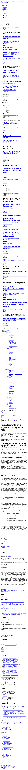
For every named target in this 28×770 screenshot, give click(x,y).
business (3, 724)
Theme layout (9, 376)
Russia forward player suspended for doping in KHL (14, 319)
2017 (5, 698)
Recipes (8, 665)
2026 (5, 691)
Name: (2, 626)
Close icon (11, 352)
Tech (4, 29)
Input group (11, 393)
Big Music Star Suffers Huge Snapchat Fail (12, 614)
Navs (10, 398)
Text (10, 365)
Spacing (10, 364)
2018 (5, 697)
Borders (10, 349)
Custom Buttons (12, 342)
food (8, 723)
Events (8, 673)
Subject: (2, 644)
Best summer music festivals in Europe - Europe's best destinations (14, 709)
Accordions (11, 337)
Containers (11, 378)
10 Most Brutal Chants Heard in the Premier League (12, 602)
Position (10, 360)
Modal (10, 397)
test (9, 546)
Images (10, 375)
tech (14, 723)
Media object (11, 406)
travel (14, 724)
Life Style (5, 102)
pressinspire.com (6, 745)
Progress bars (11, 340)
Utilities (7, 348)
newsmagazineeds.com (8, 747)
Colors (10, 353)
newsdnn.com (6, 738)
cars (6, 724)
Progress (10, 402)
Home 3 (5, 8)
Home (7, 672)
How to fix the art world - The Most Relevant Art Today (12, 153)
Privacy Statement (11, 766)
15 (12, 682)
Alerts (10, 381)
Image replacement (13, 359)
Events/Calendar (6, 330)
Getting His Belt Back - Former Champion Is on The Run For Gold (14, 288)
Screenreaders (12, 361)
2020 (5, 694)
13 (7, 682)
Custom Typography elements (15, 374)
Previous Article (4, 433)
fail (1, 546)
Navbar (10, 399)
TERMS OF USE (7, 729)
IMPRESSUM (6, 727)
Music (7, 662)
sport (17, 723)
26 (5, 684)
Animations (11, 347)
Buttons (10, 385)
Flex (10, 357)
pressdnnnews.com (7, 739)
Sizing (10, 363)
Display (10, 354)
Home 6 (5, 11)
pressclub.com (6, 736)
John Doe (13, 420)
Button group (11, 386)
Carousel (11, 388)
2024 (5, 693)
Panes (10, 377)
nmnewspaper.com (7, 742)
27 (7, 684)
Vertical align (11, 366)
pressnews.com (6, 750)
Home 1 (5, 5)
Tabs (10, 336)
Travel (7, 668)
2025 (5, 692)
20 (7, 683)
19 (5, 683)
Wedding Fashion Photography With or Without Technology (13, 712)
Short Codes (8, 332)
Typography (11, 370)
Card (10, 387)
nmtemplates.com (7, 737)
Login (2, 412)
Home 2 (5, 7)
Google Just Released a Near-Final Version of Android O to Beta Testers (11, 88)
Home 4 (5, 9)
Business (8, 675)
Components (8, 380)
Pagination (11, 400)
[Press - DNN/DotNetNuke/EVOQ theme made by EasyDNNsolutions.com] (14, 2)
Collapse (10, 389)
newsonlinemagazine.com (8, 748)
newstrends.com (6, 741)
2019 (5, 696)
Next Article (3, 435)
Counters (11, 344)
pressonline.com (6, 744)
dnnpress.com (6, 752)
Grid (10, 405)
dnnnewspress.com (7, 749)
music (19, 722)
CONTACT (5, 728)
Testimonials (11, 335)
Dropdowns (11, 391)
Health (7, 661)
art (12, 723)
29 (5, 679)
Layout (7, 404)
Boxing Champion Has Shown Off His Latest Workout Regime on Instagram (15, 304)
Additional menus (12, 343)
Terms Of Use (4, 766)
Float (10, 358)
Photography (9, 664)
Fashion (5, 183)
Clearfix (10, 350)
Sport (4, 259)
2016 (5, 699)
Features (5, 331)
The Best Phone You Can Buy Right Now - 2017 (11, 71)
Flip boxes (11, 341)
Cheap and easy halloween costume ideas (11, 219)
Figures (10, 372)
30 (7, 679)
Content (7, 369)
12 (5, 682)
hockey (4, 546)
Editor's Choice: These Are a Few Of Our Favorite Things (11, 54)
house (10, 724)
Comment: (3, 635)
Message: (3, 647)
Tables (10, 371)
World (4, 13)
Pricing (10, 333)
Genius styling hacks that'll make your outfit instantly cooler (11, 234)
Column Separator (13, 346)
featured (6, 722)
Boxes (10, 338)
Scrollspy (11, 403)
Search (14, 415)
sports (7, 546)
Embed (10, 355)
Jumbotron (11, 394)
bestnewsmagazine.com (8, 734)
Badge (10, 382)
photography (4, 723)
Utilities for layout (12, 408)
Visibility (11, 368)
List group (11, 395)
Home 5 (5, 10)
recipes (22, 723)
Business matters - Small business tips (11, 205)
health (15, 722)
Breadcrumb (11, 383)
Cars (7, 671)
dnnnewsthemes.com (7, 743)
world (2, 722)
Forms (10, 392)
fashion (11, 722)
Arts (4, 117)
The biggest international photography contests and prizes (12, 170)
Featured (5, 195)
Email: (2, 628)
